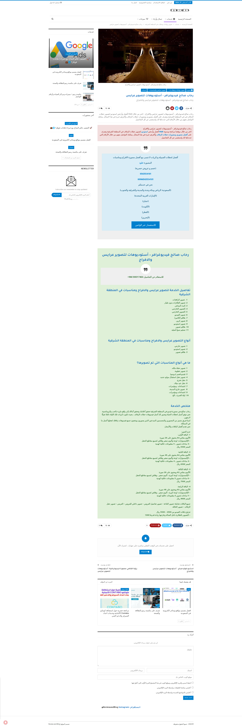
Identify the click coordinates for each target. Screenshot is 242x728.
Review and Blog (54, 724)
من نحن (169, 2)
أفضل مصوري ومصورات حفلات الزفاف (172, 134)
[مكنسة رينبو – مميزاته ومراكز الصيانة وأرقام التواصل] (88, 97)
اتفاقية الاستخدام (159, 2)
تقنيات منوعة (125, 589)
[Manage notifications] (6, 722)
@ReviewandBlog (110, 707)
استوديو (145, 131)
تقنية (189, 589)
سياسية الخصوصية (145, 2)
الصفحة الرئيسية (184, 19)
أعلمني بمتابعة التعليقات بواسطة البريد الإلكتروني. (174, 688)
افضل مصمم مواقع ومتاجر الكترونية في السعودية (71, 140)
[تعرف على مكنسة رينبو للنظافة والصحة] (145, 598)
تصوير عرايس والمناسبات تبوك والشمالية (156, 90)
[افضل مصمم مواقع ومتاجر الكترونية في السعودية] (176, 598)
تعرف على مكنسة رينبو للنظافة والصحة (67, 83)
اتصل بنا (134, 2)
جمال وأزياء (157, 19)
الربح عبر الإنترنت (71, 54)
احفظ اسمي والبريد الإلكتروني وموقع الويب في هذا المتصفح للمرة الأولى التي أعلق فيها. (161, 683)
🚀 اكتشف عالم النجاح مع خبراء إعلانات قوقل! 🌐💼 (71, 128)
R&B (161, 131)
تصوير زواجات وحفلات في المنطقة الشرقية (176, 90)
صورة (189, 90)
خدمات (169, 19)
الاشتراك (144, 552)
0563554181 (145, 173)
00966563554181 (146, 179)
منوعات (142, 19)
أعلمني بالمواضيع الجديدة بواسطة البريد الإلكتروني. (173, 692)
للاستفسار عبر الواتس (145, 224)
